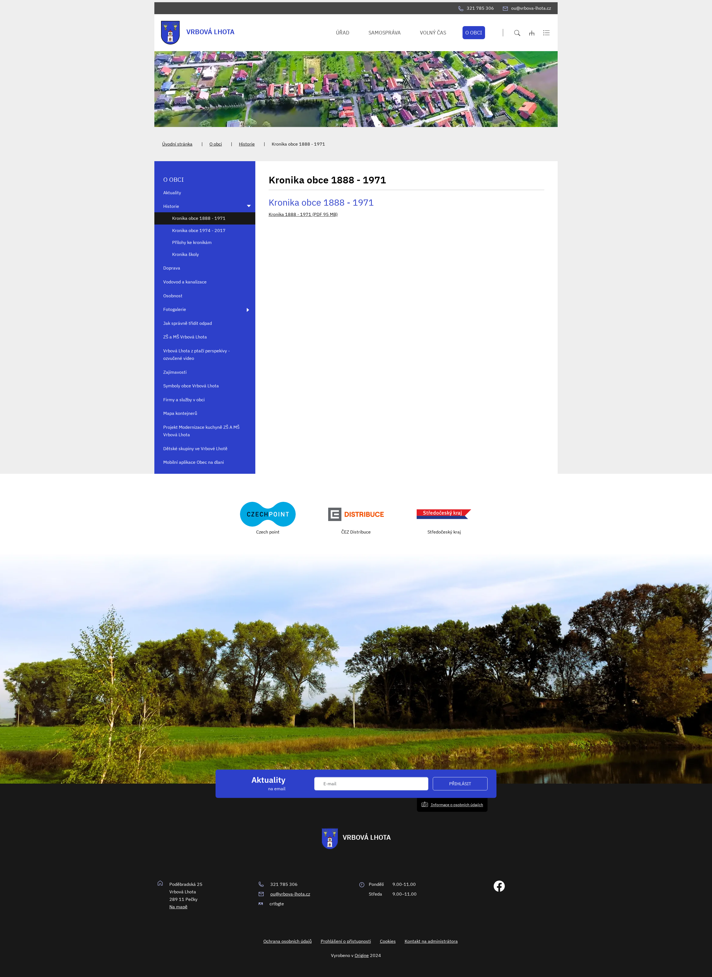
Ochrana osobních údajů (287, 941)
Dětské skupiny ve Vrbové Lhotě (195, 448)
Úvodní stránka (177, 144)
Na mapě (178, 906)
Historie (247, 144)
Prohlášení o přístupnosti (346, 941)
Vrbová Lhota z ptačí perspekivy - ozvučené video (196, 354)
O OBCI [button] (473, 32)
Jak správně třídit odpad (187, 323)
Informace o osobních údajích (456, 804)
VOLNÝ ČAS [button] (433, 32)
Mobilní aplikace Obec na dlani (193, 462)
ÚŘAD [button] (342, 32)
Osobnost (172, 295)
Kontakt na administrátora (431, 941)
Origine (362, 955)
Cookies (388, 941)
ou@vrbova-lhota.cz (290, 894)
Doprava (171, 268)
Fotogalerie (174, 309)
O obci (215, 144)
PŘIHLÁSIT (460, 783)
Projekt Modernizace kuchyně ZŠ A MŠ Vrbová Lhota (201, 430)
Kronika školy (185, 254)
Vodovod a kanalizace (185, 282)
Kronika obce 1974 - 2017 (199, 230)
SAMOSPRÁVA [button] (385, 32)
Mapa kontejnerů (180, 413)
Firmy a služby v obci (184, 399)
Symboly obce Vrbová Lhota (191, 385)
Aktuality (172, 192)
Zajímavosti (175, 372)
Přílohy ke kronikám (192, 242)
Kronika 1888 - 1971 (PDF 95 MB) (303, 214)
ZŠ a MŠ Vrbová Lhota (185, 337)
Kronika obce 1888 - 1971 (199, 218)
